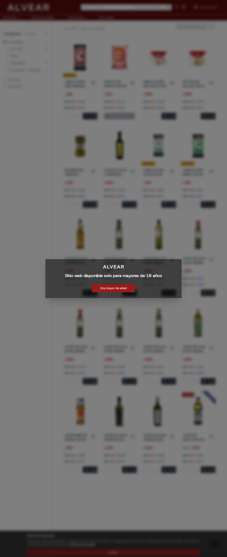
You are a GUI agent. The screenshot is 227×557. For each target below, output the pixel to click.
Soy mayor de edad (113, 288)
